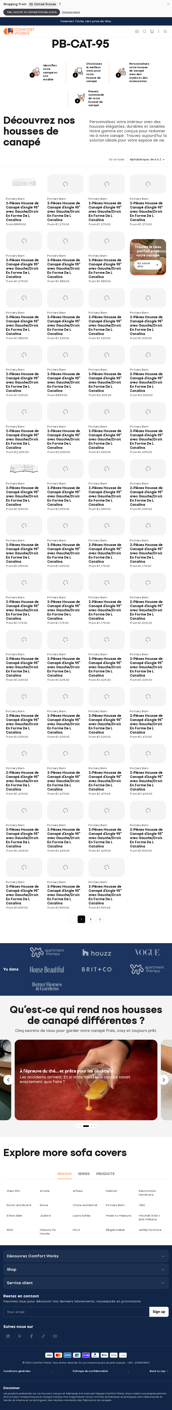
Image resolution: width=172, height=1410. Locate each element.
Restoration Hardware (147, 1192)
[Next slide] (164, 1080)
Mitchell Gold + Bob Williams (149, 1217)
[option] (86, 1080)
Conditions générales (17, 1371)
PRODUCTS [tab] (105, 1174)
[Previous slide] (8, 1080)
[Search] (144, 31)
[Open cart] (152, 31)
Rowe (44, 1205)
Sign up (159, 1312)
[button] (147, 159)
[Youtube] (55, 1336)
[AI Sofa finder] (137, 31)
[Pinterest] (19, 1336)
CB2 (142, 1205)
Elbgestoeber (115, 1230)
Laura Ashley (81, 1215)
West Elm (13, 1191)
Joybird (45, 1215)
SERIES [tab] (84, 1174)
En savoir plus (144, 264)
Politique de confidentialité (90, 1371)
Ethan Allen (14, 1215)
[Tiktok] (43, 1336)
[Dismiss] (168, 3)
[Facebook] (31, 1336)
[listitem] (24, 200)
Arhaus (78, 1191)
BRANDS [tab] (64, 1174)
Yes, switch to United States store (31, 12)
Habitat (111, 1191)
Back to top (157, 1371)
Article (44, 1191)
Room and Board (19, 1205)
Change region (71, 12)
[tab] (77, 1126)
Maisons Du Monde (48, 1231)
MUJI (76, 1230)
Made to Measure (118, 1215)
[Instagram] (8, 1336)
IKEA (10, 1230)
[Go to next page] (100, 919)
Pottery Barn (115, 1205)
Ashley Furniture (150, 1230)
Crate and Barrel (85, 1205)
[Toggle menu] (165, 31)
